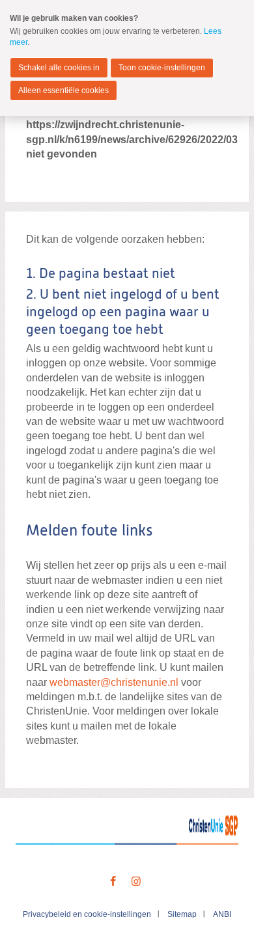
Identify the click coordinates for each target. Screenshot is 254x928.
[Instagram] (136, 882)
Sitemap (182, 914)
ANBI (222, 914)
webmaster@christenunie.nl (113, 682)
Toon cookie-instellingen (162, 67)
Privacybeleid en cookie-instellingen (87, 914)
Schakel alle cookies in (59, 67)
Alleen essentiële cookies (63, 90)
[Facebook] (113, 882)
